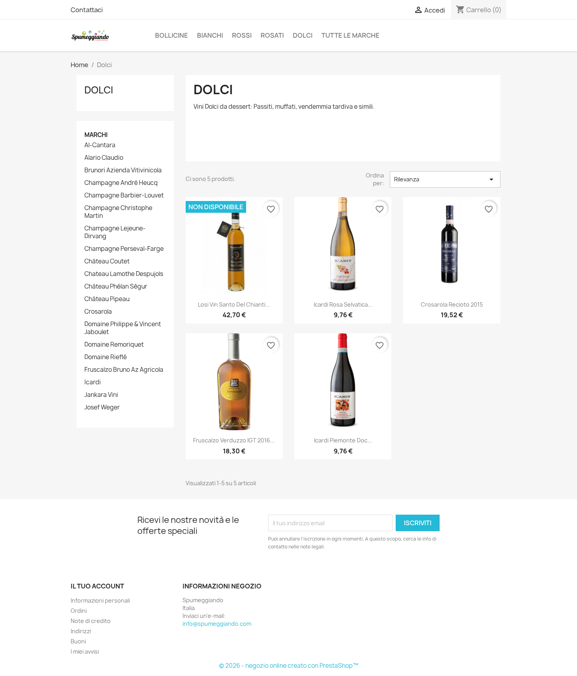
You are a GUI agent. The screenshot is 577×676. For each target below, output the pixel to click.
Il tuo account (97, 586)
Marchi (96, 135)
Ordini (79, 610)
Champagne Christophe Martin (118, 212)
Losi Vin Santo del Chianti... (234, 304)
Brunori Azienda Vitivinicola (123, 170)
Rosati (272, 35)
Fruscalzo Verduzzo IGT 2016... (234, 440)
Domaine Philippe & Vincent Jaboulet (122, 328)
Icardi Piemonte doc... (343, 440)
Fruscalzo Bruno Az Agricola (123, 370)
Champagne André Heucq (121, 183)
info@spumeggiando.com (217, 623)
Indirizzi (81, 631)
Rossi (242, 35)
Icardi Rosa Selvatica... (343, 304)
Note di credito (91, 621)
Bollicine (171, 35)
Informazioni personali (100, 600)
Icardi (92, 382)
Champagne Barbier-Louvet (124, 195)
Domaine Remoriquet (114, 345)
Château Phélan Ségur (115, 286)
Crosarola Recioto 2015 (452, 304)
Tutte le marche (350, 35)
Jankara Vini (101, 395)
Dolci (302, 35)
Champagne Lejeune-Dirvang (115, 232)
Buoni (78, 641)
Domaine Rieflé (105, 357)
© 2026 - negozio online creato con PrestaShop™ (288, 665)
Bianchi (210, 35)
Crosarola (98, 312)
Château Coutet (107, 261)
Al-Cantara (99, 145)
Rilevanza (445, 179)
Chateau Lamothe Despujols (123, 274)
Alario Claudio (103, 158)
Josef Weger (102, 407)
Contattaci (87, 9)
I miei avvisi (85, 651)
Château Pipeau (107, 299)
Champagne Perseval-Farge (124, 249)
